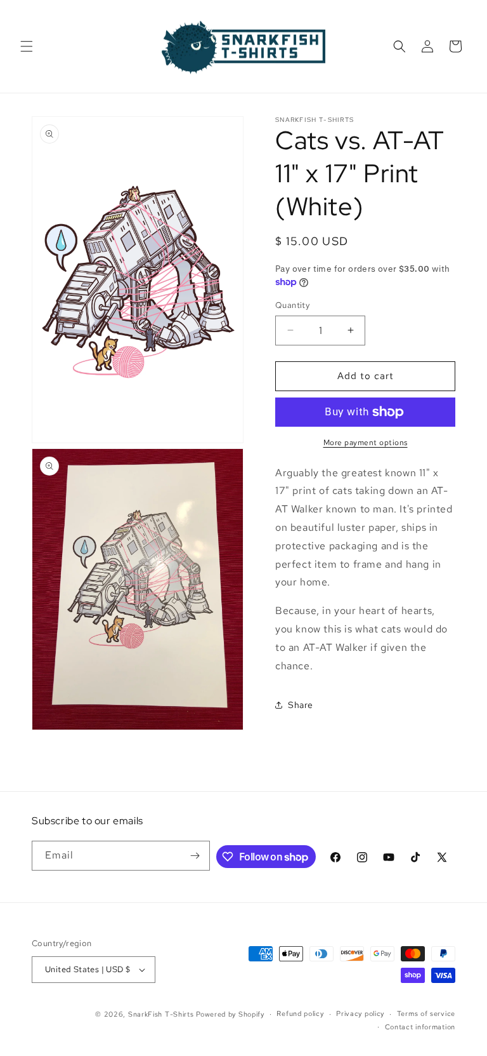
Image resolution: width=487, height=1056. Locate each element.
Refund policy (299, 1013)
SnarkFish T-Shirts (161, 1014)
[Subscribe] (195, 856)
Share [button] (300, 705)
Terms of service (426, 1013)
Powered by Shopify (230, 1014)
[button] (27, 46)
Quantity (292, 305)
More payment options (365, 443)
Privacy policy (360, 1013)
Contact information (420, 1026)
